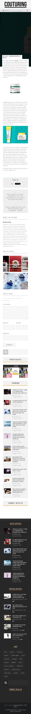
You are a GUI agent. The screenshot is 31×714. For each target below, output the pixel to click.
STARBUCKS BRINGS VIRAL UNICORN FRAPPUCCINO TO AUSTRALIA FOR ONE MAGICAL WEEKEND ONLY (18, 436)
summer (16, 673)
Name (5, 323)
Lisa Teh (16, 599)
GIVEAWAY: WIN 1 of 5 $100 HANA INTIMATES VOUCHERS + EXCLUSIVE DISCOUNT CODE (19, 596)
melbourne (20, 666)
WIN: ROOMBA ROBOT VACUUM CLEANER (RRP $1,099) (19, 625)
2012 (5, 652)
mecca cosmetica (9, 666)
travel (22, 673)
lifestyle (14, 659)
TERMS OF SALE (21, 710)
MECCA (17, 62)
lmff (21, 659)
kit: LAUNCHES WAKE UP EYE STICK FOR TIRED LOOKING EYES (15, 266)
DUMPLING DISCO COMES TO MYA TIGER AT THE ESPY (19, 470)
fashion (6, 655)
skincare (6, 669)
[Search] (27, 10)
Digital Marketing (18, 705)
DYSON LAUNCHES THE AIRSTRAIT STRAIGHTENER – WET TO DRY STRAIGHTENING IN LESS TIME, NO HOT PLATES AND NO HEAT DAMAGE (15, 197)
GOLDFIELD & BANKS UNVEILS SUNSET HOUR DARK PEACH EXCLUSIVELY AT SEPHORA (18, 480)
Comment (6, 304)
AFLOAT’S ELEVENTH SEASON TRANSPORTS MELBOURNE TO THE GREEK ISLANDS (19, 448)
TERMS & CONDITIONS (15, 711)
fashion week (15, 655)
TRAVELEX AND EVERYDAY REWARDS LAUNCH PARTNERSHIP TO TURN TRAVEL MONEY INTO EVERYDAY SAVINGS (19, 424)
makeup (6, 662)
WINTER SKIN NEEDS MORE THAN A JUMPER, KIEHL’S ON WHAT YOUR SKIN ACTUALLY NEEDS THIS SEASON (16, 280)
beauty (12, 652)
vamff (5, 676)
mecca (20, 662)
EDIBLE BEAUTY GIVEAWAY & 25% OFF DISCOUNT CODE (19, 616)
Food (23, 655)
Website (6, 333)
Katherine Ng (11, 269)
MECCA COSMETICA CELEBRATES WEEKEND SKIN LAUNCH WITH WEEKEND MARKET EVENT (19, 490)
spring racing (15, 669)
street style (7, 673)
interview (6, 659)
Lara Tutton (16, 637)
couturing (19, 652)
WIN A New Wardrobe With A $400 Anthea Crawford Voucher (20, 634)
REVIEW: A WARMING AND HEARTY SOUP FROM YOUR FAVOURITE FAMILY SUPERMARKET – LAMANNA (15, 208)
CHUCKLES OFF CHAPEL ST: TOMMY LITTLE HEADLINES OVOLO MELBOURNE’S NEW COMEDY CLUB (19, 391)
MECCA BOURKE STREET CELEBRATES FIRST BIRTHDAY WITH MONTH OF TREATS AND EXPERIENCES (18, 459)
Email (18, 323)
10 (24, 630)
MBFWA (14, 662)
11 (14, 601)
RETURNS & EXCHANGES (11, 710)
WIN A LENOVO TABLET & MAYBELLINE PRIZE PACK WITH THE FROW (20, 606)
